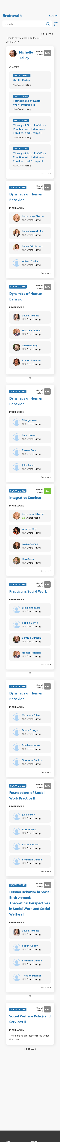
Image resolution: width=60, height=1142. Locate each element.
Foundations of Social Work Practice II (27, 795)
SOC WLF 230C (21, 149)
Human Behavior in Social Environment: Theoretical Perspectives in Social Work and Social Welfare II (30, 903)
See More (45, 173)
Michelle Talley (26, 55)
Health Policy (21, 80)
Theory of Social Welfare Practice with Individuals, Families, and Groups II (29, 129)
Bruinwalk (12, 15)
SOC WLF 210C (21, 96)
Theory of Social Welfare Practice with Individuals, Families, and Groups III (29, 157)
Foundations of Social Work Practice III (27, 102)
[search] (24, 23)
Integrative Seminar (25, 498)
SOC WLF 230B (21, 120)
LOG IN (53, 16)
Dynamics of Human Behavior (25, 197)
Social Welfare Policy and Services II (30, 1019)
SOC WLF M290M (21, 75)
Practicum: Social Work (28, 591)
